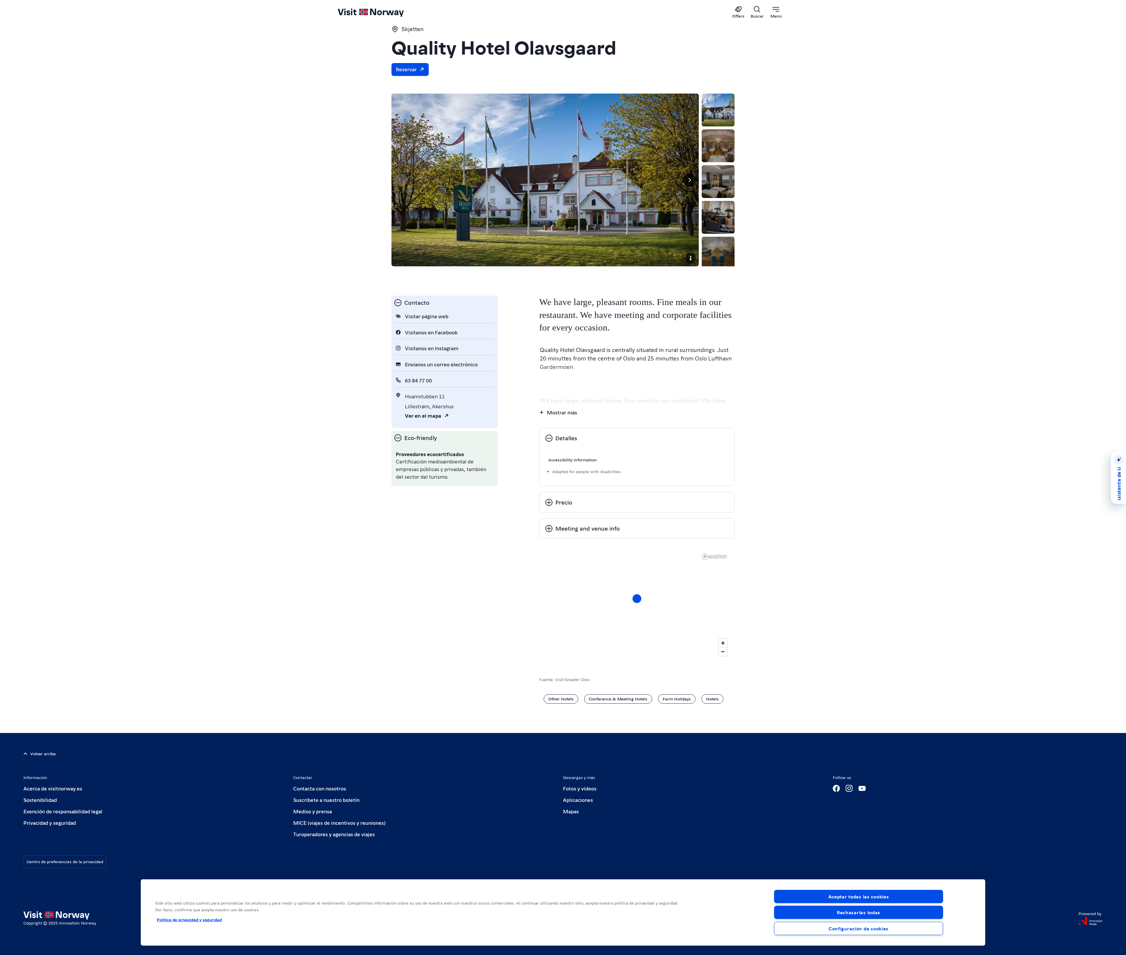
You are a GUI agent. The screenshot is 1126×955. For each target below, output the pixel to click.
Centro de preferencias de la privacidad (65, 861)
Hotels (712, 698)
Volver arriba (43, 753)
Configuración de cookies (858, 928)
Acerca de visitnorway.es (52, 788)
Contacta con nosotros (319, 788)
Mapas (571, 811)
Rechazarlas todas (858, 912)
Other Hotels (561, 698)
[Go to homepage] (380, 12)
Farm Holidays (677, 698)
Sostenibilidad (40, 799)
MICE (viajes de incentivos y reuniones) (339, 822)
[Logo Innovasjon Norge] (1090, 921)
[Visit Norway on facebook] (836, 788)
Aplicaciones (578, 799)
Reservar (406, 69)
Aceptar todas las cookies (858, 896)
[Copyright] (690, 258)
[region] (637, 604)
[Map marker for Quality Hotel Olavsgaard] (636, 598)
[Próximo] (689, 180)
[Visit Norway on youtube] (862, 788)
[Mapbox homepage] (714, 556)
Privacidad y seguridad (49, 822)
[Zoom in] (723, 643)
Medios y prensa (312, 811)
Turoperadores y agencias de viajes (334, 834)
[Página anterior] (400, 180)
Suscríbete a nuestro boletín (326, 799)
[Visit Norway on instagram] (849, 788)
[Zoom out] (723, 651)
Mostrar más (562, 412)
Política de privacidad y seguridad (189, 919)
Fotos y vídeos (579, 788)
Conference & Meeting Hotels (618, 698)
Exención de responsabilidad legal (62, 811)
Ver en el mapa (423, 415)
